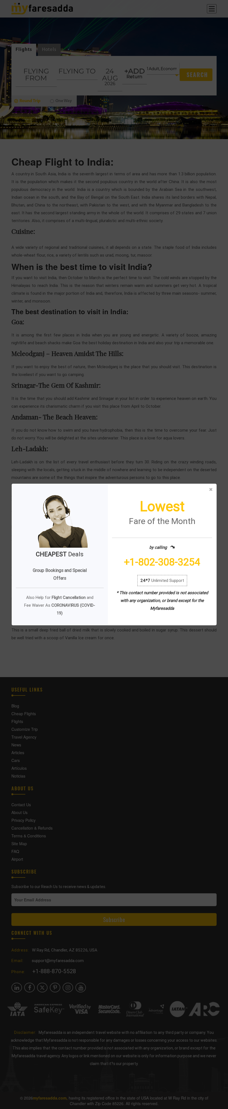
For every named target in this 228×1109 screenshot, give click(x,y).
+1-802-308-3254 (162, 562)
